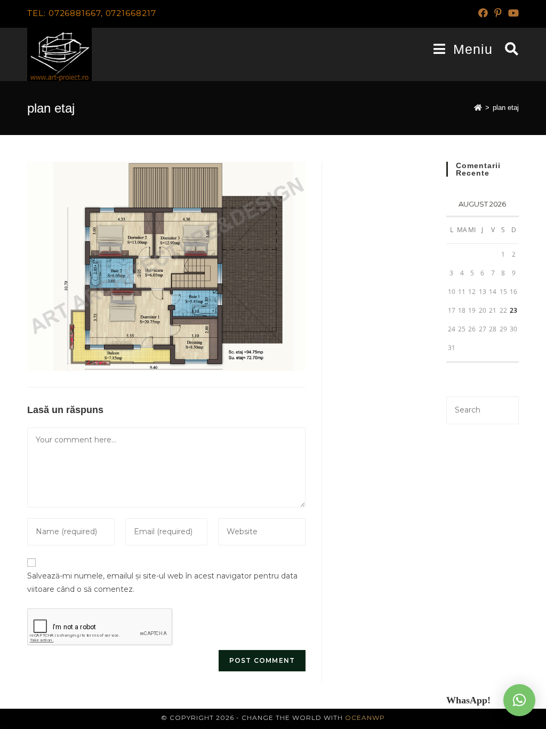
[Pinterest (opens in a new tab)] (498, 13)
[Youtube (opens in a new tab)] (512, 13)
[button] (519, 700)
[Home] (478, 108)
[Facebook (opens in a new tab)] (483, 13)
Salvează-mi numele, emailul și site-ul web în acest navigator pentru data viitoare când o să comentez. (162, 582)
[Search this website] (482, 409)
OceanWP (365, 718)
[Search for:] (508, 49)
